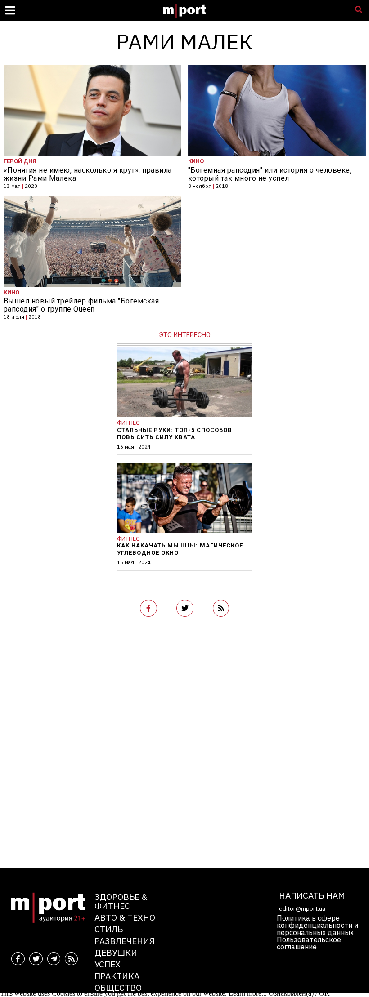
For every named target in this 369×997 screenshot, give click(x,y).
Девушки (115, 952)
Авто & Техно (124, 917)
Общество (118, 987)
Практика (117, 975)
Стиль (108, 929)
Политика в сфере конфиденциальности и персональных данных (317, 925)
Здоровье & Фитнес (121, 901)
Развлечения (124, 940)
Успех (107, 964)
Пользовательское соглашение (309, 943)
